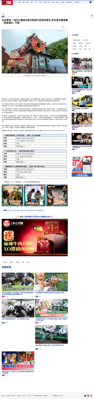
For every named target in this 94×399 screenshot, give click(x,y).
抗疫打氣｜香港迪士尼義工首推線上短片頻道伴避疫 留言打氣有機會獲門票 (25, 210)
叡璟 (86, 46)
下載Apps (24, 395)
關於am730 (13, 395)
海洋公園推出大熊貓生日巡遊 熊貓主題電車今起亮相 (50, 345)
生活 (3, 296)
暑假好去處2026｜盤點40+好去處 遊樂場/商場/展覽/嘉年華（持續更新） (18, 372)
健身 (80, 49)
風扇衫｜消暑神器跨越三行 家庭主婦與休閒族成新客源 (82, 71)
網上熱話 (75, 46)
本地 (3, 16)
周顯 (90, 49)
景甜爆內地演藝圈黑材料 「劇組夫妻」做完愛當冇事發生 (82, 126)
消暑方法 (75, 49)
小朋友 (28, 262)
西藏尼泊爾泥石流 (76, 40)
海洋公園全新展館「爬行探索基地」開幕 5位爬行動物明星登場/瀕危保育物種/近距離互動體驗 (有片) (18, 293)
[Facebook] (85, 396)
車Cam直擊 (85, 40)
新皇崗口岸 (81, 43)
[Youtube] (91, 396)
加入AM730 (30, 395)
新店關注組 (88, 43)
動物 (23, 262)
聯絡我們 (19, 395)
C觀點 (80, 46)
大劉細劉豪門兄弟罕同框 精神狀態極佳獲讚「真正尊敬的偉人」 (82, 147)
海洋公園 (5, 262)
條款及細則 (45, 395)
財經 (73, 74)
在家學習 (11, 262)
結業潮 (74, 43)
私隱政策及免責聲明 (38, 395)
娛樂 (73, 92)
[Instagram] (88, 396)
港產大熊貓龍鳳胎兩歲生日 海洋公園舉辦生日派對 (15, 319)
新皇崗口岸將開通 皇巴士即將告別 (80, 108)
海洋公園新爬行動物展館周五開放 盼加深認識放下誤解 (50, 292)
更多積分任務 (54, 390)
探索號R (17, 262)
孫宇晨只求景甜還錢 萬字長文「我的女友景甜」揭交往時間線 (82, 90)
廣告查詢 (3, 395)
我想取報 (8, 395)
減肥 (85, 49)
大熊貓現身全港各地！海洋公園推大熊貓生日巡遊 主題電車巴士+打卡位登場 (51, 319)
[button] (72, 2)
